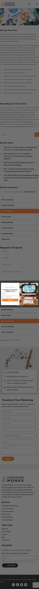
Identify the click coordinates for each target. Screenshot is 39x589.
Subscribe (10, 300)
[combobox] (3, 297)
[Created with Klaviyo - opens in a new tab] (19, 305)
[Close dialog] (37, 284)
